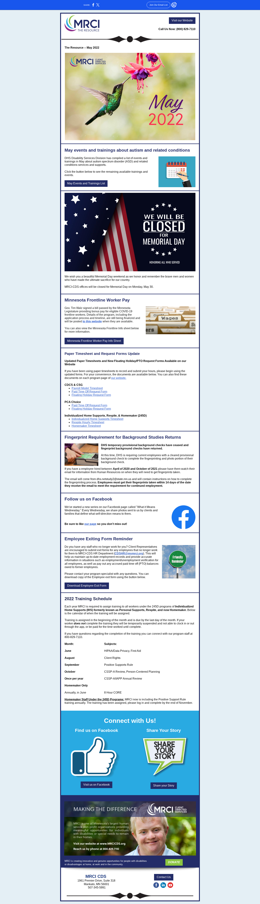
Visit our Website (182, 20)
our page (90, 523)
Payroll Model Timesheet (87, 388)
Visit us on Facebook (96, 784)
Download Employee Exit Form (86, 585)
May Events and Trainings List (86, 183)
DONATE (174, 862)
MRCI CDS (96, 876)
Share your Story (163, 785)
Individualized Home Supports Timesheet (97, 418)
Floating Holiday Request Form (91, 394)
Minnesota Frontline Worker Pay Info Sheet (94, 340)
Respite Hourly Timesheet (88, 422)
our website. (118, 377)
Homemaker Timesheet (86, 425)
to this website (92, 321)
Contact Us (164, 877)
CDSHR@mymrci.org (129, 553)
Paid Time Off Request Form (89, 391)
